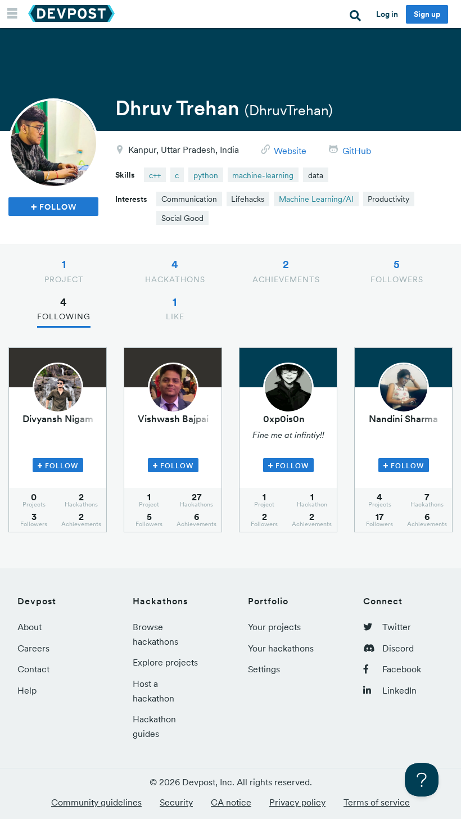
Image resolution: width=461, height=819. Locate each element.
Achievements (286, 270)
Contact (33, 669)
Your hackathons (281, 648)
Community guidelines (96, 802)
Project (64, 270)
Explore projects (165, 662)
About (29, 626)
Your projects (274, 626)
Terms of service (377, 802)
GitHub (356, 150)
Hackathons (175, 270)
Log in (387, 14)
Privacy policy (297, 802)
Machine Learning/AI (316, 199)
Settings (264, 669)
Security (176, 802)
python (205, 175)
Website (290, 150)
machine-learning (262, 175)
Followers (396, 270)
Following (64, 308)
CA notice (231, 802)
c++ (155, 175)
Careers (33, 648)
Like (175, 308)
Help (27, 690)
